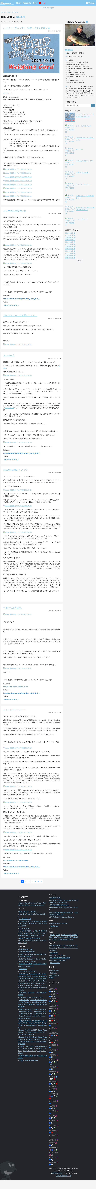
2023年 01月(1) (70, 237)
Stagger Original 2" (40, 1009)
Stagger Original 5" (25, 1016)
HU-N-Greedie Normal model (28, 940)
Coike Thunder (24, 1000)
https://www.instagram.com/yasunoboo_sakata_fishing (21, 299)
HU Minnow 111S (56, 900)
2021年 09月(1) (70, 253)
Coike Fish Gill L (24, 997)
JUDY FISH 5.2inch (39, 964)
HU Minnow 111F (25, 921)
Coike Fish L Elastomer (26, 992)
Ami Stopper (54, 926)
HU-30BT (41, 931)
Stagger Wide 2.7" (34, 1023)
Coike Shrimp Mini (41, 978)
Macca (21, 903)
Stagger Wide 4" (31, 1025)
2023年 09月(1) (70, 233)
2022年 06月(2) (70, 242)
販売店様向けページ (64, 1176)
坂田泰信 (15, 12)
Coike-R (35, 985)
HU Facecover (55, 963)
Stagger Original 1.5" (26, 1009)
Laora (21, 938)
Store (35, 3)
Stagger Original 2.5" (26, 1011)
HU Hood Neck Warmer (58, 955)
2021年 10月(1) (70, 251)
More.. (80, 260)
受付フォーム (7, 93)
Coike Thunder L (25, 1002)
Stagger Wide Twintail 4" (26, 1034)
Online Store (54, 970)
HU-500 (32, 933)
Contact (91, 3)
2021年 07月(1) (70, 258)
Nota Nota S (31, 914)
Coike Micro (42, 981)
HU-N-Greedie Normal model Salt (61, 912)
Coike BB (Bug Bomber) (27, 951)
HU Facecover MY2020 (58, 960)
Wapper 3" (22, 966)
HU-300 (34, 931)
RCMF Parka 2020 (60, 937)
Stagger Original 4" (40, 1013)
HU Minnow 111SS (69, 900)
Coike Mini (21, 983)
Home (18, 3)
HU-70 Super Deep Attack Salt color (62, 917)
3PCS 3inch (23, 971)
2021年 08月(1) (70, 255)
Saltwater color (55, 897)
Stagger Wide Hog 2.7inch (36, 1039)
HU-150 (21, 931)
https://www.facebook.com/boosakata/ (15, 687)
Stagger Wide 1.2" (25, 1021)
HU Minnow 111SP (35, 923)
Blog (8, 12)
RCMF (52, 935)
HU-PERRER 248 (25, 919)
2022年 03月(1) (70, 246)
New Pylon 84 (23, 911)
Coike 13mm (23, 981)
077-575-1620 (57, 1173)
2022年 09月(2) (70, 240)
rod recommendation (37, 905)
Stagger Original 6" (38, 1016)
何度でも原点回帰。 (13, 607)
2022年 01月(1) (70, 249)
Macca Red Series (31, 903)
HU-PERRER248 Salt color (59, 905)
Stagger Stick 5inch (26, 956)
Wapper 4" (30, 966)
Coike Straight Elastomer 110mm (30, 959)
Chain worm (23, 969)
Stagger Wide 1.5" (38, 1021)
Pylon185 (33, 911)
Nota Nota (22, 914)
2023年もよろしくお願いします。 (20, 315)
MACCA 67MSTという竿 (15, 470)
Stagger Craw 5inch (29, 1051)
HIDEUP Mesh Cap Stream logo (61, 945)
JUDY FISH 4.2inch (25, 964)
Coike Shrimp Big (35, 974)
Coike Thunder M (28, 1004)
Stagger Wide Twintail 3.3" (36, 1032)
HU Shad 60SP (24, 928)
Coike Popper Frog (25, 949)
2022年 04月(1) (70, 244)
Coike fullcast (30, 983)
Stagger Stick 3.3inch (26, 954)
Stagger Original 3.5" (26, 1013)
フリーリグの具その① (14, 210)
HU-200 (28, 931)
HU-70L (41, 935)
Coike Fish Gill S (36, 997)
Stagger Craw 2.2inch (26, 1046)
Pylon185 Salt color (56, 907)
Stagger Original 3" (40, 1011)
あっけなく (9, 355)
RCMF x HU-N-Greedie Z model (62, 939)
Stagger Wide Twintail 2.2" (28, 1030)
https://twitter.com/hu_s (11, 305)
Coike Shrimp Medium (26, 978)
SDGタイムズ (9, 408)
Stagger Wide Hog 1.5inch (28, 1037)
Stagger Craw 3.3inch (28, 1048)
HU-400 (25, 933)
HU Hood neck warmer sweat (60, 958)
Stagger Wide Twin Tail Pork (28, 1060)
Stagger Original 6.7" (25, 1018)
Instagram (53, 973)
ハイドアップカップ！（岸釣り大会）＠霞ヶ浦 (26, 28)
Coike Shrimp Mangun (39, 976)
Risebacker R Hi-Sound (32, 938)
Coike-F (29, 985)
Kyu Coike (32, 988)
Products (27, 3)
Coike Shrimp (23, 974)
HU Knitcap (54, 952)
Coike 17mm (33, 981)
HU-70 (38, 933)
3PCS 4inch (32, 971)
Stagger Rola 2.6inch (26, 1055)
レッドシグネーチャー (14, 709)
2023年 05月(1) (70, 235)
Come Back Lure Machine (59, 923)
